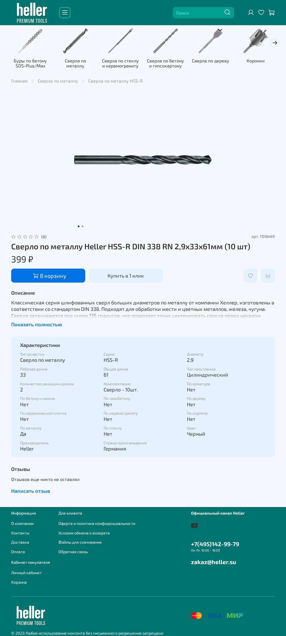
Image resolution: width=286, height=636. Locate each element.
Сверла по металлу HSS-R (115, 80)
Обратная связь (73, 551)
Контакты (20, 533)
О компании (22, 523)
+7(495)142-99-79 (215, 543)
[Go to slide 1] (79, 226)
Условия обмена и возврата (84, 533)
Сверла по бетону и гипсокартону (165, 63)
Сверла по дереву (210, 60)
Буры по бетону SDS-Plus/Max (30, 63)
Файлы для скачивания (80, 542)
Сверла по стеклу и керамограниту (120, 63)
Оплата (18, 551)
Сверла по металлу (75, 63)
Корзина (19, 582)
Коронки (255, 60)
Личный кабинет (26, 572)
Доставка (20, 542)
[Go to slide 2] (83, 226)
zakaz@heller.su (213, 561)
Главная (19, 80)
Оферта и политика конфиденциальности (96, 523)
